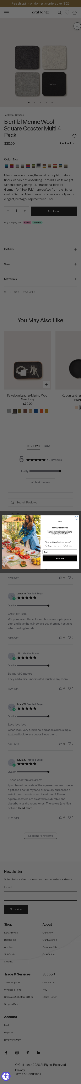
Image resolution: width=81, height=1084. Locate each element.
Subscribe (60, 558)
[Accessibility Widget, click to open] (6, 1076)
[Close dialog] (76, 518)
